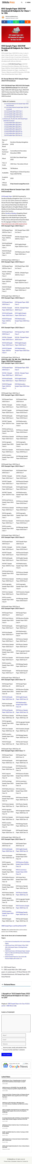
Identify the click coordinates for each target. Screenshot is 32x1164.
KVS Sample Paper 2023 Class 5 (14, 122)
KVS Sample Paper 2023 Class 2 (14, 113)
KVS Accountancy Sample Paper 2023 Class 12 (21, 872)
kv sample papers (11, 972)
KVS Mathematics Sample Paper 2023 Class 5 (22, 386)
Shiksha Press (14, 16)
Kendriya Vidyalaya (11, 213)
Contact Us (25, 1161)
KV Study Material (22, 972)
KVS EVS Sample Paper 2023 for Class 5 (7, 386)
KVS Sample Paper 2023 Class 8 (14, 128)
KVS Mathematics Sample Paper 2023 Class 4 (22, 350)
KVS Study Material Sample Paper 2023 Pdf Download (17, 108)
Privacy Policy (7, 1161)
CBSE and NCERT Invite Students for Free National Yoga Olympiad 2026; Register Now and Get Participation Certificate (15, 1111)
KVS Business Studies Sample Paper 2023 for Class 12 (22, 864)
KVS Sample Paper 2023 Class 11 (14, 133)
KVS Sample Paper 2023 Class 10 (14, 131)
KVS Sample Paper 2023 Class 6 (14, 124)
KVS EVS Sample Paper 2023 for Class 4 (7, 350)
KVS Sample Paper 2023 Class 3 (14, 114)
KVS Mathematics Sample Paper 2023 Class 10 (21, 705)
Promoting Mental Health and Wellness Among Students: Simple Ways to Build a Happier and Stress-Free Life (15, 1118)
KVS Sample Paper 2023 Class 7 (14, 126)
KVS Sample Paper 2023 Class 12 (14, 135)
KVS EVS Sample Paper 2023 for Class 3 (7, 321)
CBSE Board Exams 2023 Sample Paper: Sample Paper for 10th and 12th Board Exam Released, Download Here (17, 952)
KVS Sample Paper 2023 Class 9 (14, 129)
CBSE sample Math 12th (11, 969)
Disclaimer (14, 1161)
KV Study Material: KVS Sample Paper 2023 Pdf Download (17, 104)
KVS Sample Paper (6, 196)
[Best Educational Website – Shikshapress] (8, 2)
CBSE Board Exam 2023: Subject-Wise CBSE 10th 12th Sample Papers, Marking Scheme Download (16, 947)
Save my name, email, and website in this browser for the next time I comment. (14, 1049)
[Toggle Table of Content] (27, 101)
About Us (19, 1161)
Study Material (5, 976)
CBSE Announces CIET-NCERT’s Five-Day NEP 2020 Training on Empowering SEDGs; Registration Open (14, 1088)
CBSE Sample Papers (10, 967)
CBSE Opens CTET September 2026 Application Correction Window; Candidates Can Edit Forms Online (15, 1103)
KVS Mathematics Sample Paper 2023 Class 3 (22, 321)
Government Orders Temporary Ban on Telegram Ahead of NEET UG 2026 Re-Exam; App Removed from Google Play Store (15, 1096)
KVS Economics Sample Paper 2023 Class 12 (7, 913)
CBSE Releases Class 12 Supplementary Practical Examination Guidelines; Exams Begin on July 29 (14, 1081)
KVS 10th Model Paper (15, 64)
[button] (22, 2)
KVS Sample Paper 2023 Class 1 (14, 111)
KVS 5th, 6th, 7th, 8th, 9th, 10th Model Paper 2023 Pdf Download (15, 119)
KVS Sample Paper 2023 (22, 974)
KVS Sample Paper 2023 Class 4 (14, 116)
